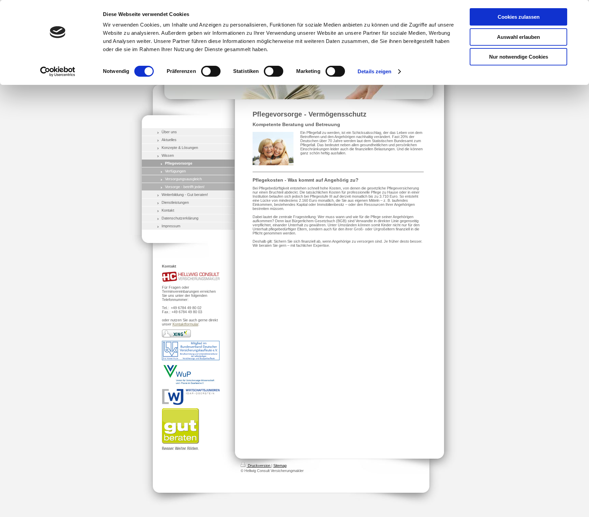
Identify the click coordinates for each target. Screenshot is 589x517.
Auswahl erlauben (518, 37)
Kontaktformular (185, 324)
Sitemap (280, 465)
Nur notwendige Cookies (518, 57)
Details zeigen (374, 71)
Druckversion (259, 465)
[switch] (211, 71)
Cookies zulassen (519, 17)
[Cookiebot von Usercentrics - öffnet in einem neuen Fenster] (58, 71)
